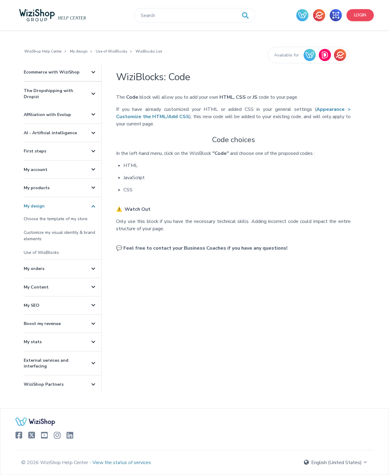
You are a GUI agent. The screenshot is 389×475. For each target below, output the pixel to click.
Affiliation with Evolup (47, 115)
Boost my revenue (42, 323)
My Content (36, 287)
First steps (35, 151)
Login (360, 15)
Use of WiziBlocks (111, 51)
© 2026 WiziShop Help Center (55, 462)
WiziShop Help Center (43, 51)
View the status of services (121, 462)
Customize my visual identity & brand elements (59, 236)
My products (37, 188)
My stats (33, 342)
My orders (34, 269)
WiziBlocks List (149, 51)
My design (79, 51)
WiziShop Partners (44, 384)
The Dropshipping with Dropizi (48, 93)
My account (35, 170)
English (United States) (336, 462)
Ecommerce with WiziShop (52, 72)
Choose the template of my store (56, 219)
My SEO (32, 305)
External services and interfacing (46, 363)
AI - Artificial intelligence (50, 133)
